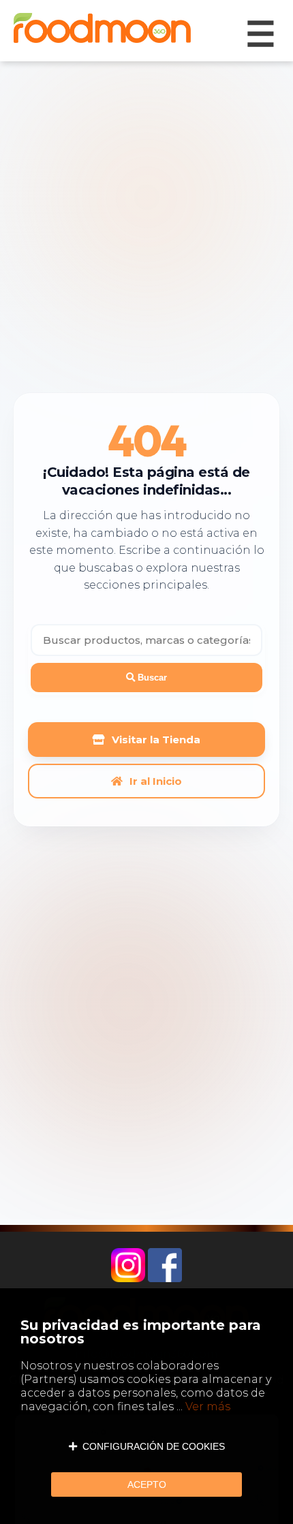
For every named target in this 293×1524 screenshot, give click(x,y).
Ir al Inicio (155, 781)
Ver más (207, 1406)
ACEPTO (146, 1484)
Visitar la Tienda (156, 739)
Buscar (151, 677)
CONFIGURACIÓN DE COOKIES (151, 1446)
